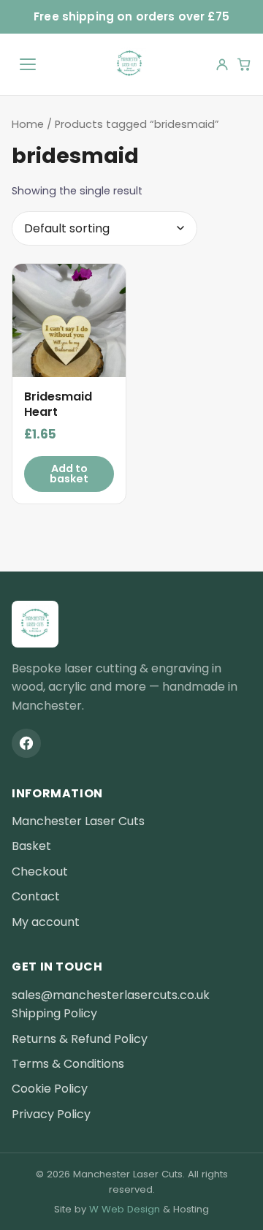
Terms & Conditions (68, 1063)
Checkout (40, 871)
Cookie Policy (50, 1088)
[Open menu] (28, 64)
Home (28, 124)
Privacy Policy (51, 1114)
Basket (31, 846)
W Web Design (124, 1209)
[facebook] (26, 743)
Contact (36, 896)
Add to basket (69, 473)
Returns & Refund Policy (80, 1038)
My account (46, 922)
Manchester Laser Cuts (78, 821)
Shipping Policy (54, 1013)
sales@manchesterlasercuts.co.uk (111, 995)
